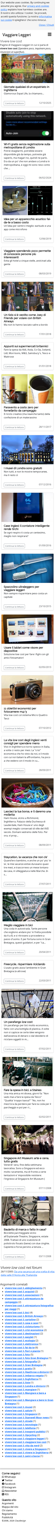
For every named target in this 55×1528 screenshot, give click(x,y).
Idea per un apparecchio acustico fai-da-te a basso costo (27, 220)
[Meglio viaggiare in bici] (27, 906)
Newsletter (10, 1490)
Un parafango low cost (18, 1021)
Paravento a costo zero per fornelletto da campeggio (21, 409)
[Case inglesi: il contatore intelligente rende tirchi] (27, 507)
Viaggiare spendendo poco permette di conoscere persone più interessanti (27, 254)
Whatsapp (10, 1476)
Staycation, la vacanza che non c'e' (26, 857)
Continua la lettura (14, 103)
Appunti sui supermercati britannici (26, 346)
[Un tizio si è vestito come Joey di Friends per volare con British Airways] (27, 296)
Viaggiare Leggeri (16, 34)
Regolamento (9, 1513)
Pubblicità (7, 1517)
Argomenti (8, 1503)
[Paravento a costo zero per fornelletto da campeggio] (27, 388)
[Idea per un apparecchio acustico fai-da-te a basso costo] (27, 200)
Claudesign (20, 1520)
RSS (6, 1494)
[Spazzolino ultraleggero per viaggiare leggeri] (27, 568)
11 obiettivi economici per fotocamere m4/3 (20, 710)
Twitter (8, 1480)
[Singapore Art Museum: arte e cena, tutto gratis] (27, 1139)
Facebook (10, 1483)
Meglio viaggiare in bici (18, 925)
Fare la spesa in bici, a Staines (23, 1090)
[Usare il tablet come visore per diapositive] (27, 628)
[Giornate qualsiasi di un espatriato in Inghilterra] (27, 68)
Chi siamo (7, 1510)
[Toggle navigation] (50, 34)
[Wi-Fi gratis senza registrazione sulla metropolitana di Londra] (27, 125)
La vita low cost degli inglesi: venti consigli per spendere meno (25, 742)
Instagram (10, 1487)
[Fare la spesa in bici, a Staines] (27, 1071)
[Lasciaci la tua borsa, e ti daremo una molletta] (27, 792)
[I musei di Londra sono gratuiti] (27, 449)
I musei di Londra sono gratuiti (23, 468)
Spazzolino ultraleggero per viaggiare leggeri (21, 588)
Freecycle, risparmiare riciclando (24, 964)
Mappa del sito (10, 1506)
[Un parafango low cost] (27, 1003)
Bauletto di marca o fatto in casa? (25, 1229)
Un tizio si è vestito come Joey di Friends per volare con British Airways (25, 318)
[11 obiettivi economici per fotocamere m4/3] (27, 689)
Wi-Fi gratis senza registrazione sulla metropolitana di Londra (27, 146)
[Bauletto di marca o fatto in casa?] (27, 1210)
